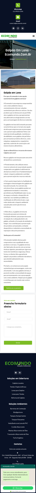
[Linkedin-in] (23, 28)
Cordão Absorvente (18, 427)
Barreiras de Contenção (18, 409)
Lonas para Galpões (18, 390)
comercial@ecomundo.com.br (18, 23)
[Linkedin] (19, 372)
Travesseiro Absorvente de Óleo (18, 434)
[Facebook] (15, 372)
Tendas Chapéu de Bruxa (18, 387)
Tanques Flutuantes (18, 419)
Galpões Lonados (18, 383)
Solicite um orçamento (13, 288)
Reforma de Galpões (18, 398)
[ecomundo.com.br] (9, 36)
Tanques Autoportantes (18, 416)
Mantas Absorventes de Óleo (18, 430)
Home (12, 59)
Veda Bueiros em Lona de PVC (18, 423)
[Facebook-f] (14, 28)
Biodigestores (18, 412)
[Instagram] (18, 28)
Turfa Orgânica (18, 438)
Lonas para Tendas (18, 394)
